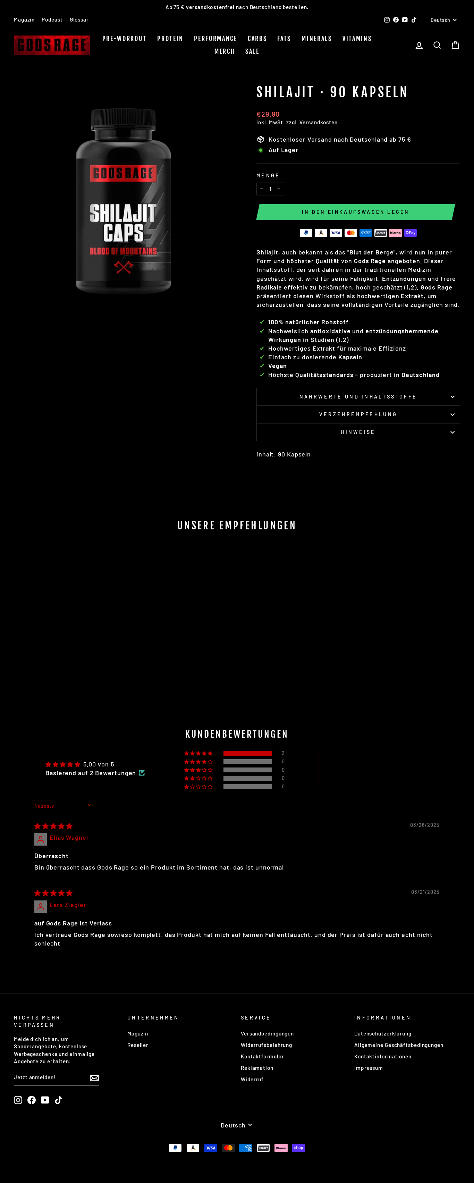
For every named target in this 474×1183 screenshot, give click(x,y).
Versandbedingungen (267, 1033)
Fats (284, 38)
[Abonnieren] (94, 1077)
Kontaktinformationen (383, 1056)
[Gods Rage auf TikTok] (58, 1100)
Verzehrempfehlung (358, 414)
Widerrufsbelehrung (266, 1045)
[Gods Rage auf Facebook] (31, 1100)
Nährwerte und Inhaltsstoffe (358, 397)
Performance (215, 38)
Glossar (79, 19)
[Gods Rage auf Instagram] (18, 1100)
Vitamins (357, 38)
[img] (53, 826)
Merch (224, 51)
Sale (252, 51)
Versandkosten (318, 122)
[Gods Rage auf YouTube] (45, 1100)
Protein (170, 38)
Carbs (257, 38)
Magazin (24, 19)
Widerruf (252, 1079)
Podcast (52, 19)
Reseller (138, 1045)
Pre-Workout (124, 38)
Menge (268, 175)
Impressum (368, 1068)
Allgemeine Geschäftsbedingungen (398, 1045)
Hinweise (358, 432)
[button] (199, 753)
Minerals (317, 38)
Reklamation (257, 1068)
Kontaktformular (262, 1056)
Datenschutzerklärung (383, 1033)
